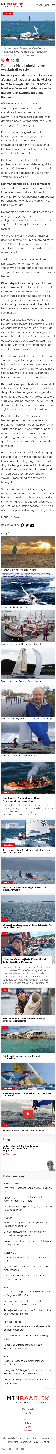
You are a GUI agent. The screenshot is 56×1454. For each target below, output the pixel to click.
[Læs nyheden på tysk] (7, 60)
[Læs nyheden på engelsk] (3, 60)
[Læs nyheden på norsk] (12, 60)
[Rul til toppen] (51, 1449)
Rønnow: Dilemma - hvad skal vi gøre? (19, 570)
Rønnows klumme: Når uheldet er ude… (19, 755)
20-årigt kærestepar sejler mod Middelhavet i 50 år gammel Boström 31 (27, 926)
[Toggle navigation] (53, 5)
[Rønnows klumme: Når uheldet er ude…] (28, 738)
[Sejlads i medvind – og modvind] (28, 589)
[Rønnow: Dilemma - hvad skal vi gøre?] (28, 552)
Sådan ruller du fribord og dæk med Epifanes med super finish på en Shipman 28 (20, 1148)
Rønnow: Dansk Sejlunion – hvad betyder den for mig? (26, 718)
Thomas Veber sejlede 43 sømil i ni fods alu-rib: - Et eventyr (24, 961)
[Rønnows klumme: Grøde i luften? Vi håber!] (28, 663)
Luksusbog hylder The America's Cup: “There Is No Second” (27, 1094)
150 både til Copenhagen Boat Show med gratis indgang (21, 799)
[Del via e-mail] (32, 525)
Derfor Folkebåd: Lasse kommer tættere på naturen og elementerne (24, 1019)
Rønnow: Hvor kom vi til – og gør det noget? (21, 644)
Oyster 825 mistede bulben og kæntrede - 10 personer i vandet (24, 888)
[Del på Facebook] (22, 525)
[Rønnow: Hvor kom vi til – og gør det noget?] (28, 626)
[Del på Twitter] (27, 525)
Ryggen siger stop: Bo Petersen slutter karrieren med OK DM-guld (26, 851)
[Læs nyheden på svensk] (17, 60)
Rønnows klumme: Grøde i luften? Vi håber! (21, 681)
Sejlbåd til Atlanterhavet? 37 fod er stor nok (24, 1131)
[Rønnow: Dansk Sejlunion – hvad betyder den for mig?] (28, 701)
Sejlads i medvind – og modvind (16, 607)
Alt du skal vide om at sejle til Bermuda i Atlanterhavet (22, 1057)
